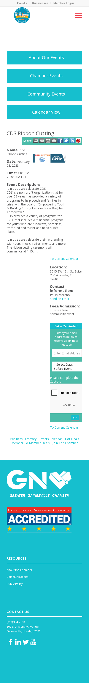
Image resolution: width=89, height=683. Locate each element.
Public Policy (15, 584)
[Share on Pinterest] (78, 140)
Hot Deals (72, 439)
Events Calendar (51, 439)
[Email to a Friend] (41, 140)
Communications (18, 577)
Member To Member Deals (30, 443)
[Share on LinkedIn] (72, 140)
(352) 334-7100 (16, 622)
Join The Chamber (65, 443)
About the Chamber (19, 570)
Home (27, 34)
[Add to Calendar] (48, 140)
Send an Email (60, 299)
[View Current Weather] (54, 140)
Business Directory (23, 439)
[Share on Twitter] (66, 140)
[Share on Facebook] (60, 140)
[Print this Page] (35, 140)
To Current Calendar (64, 259)
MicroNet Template (22, 30)
